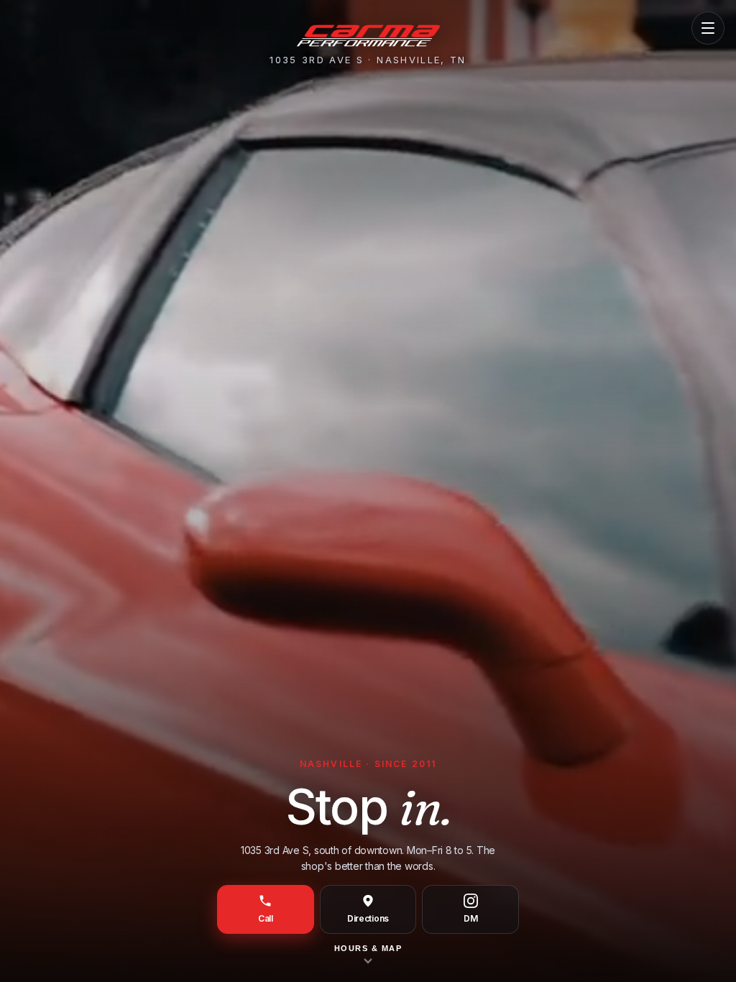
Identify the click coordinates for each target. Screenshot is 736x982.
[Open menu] (707, 28)
